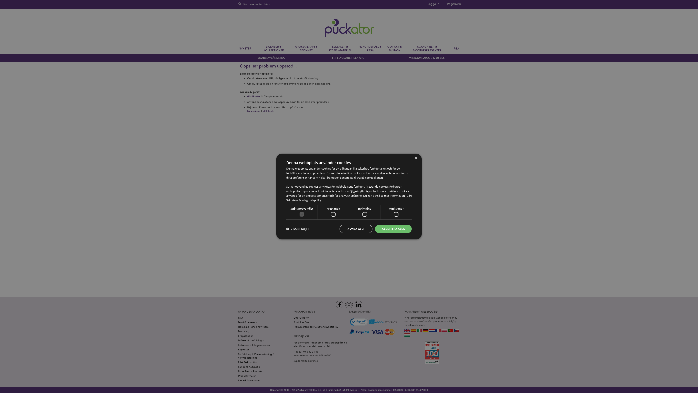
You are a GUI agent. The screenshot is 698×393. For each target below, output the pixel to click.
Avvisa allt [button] (356, 229)
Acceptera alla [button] (393, 229)
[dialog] (349, 196)
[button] (298, 229)
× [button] (415, 158)
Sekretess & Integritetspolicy (304, 200)
